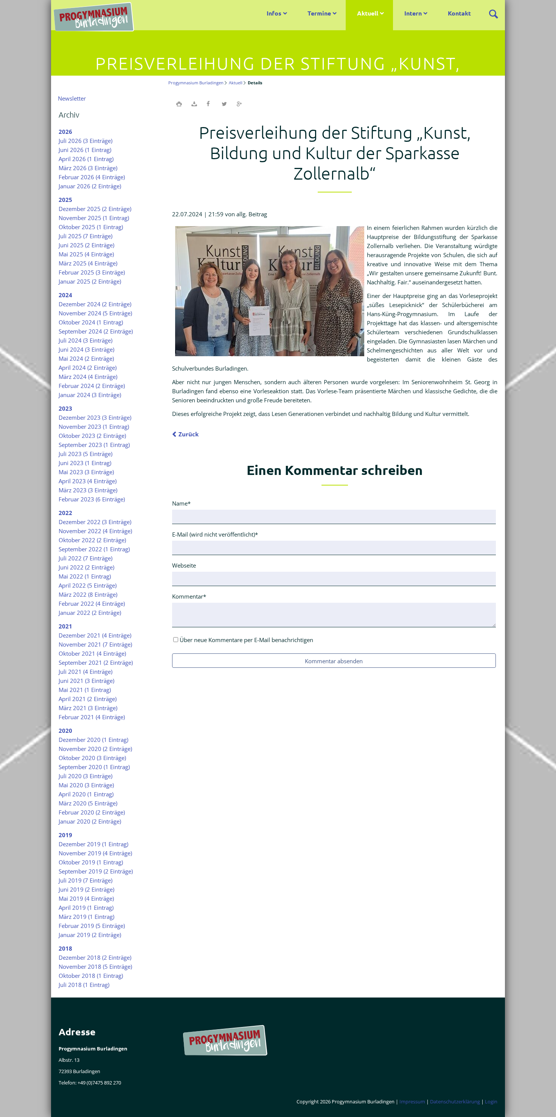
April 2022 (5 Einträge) (87, 585)
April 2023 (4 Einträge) (87, 481)
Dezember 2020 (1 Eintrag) (93, 739)
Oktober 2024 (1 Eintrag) (91, 322)
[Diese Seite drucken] (179, 103)
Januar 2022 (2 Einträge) (90, 612)
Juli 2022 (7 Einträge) (85, 558)
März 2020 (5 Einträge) (88, 803)
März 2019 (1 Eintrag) (86, 916)
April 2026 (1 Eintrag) (86, 159)
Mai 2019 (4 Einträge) (86, 898)
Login (491, 1101)
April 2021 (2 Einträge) (87, 699)
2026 (65, 131)
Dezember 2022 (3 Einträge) (95, 522)
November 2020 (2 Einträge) (95, 748)
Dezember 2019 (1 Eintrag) (93, 844)
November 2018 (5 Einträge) (95, 966)
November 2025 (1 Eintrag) (94, 218)
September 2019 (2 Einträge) (96, 871)
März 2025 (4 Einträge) (88, 263)
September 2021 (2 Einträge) (96, 662)
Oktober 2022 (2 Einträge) (92, 540)
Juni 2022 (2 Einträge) (86, 567)
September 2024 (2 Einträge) (96, 331)
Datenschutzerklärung (455, 1101)
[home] (96, 19)
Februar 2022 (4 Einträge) (92, 603)
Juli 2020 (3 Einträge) (85, 776)
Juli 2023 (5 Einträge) (85, 454)
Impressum (412, 1101)
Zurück (189, 434)
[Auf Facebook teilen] (209, 103)
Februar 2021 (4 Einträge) (92, 717)
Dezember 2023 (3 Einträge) (95, 417)
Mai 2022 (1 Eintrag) (85, 576)
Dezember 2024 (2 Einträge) (95, 304)
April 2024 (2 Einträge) (87, 367)
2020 (65, 730)
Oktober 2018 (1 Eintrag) (91, 975)
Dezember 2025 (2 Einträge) (95, 209)
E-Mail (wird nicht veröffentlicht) (215, 534)
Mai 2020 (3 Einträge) (86, 785)
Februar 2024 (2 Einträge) (92, 385)
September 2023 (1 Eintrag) (94, 444)
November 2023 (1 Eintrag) (94, 426)
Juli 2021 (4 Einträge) (85, 671)
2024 (65, 295)
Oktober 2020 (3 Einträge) (92, 758)
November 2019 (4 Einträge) (95, 853)
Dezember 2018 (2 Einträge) (95, 957)
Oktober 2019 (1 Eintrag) (91, 862)
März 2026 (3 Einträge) (88, 168)
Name (185, 503)
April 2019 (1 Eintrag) (86, 907)
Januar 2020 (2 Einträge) (90, 821)
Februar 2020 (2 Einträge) (92, 812)
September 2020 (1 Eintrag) (94, 767)
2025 (65, 199)
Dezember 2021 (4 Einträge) (95, 635)
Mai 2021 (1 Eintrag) (85, 689)
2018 (65, 948)
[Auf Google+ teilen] (239, 103)
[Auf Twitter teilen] (224, 103)
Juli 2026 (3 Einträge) (85, 140)
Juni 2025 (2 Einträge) (86, 245)
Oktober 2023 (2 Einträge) (92, 435)
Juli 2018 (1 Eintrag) (84, 984)
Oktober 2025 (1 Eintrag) (91, 227)
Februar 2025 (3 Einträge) (92, 272)
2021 (65, 626)
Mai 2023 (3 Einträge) (86, 472)
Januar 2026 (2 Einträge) (90, 186)
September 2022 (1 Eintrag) (94, 549)
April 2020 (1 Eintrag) (86, 794)
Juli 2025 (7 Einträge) (85, 236)
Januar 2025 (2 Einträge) (90, 281)
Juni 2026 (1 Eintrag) (85, 150)
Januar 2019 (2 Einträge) (90, 935)
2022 (65, 513)
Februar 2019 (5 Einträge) (92, 925)
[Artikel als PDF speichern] (194, 103)
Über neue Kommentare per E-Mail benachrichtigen (246, 640)
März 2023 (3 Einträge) (88, 490)
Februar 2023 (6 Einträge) (92, 499)
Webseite (184, 565)
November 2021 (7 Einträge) (95, 644)
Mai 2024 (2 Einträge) (86, 358)
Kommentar (189, 596)
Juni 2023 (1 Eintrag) (85, 463)
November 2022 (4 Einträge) (95, 531)
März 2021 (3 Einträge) (88, 708)
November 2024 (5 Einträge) (95, 313)
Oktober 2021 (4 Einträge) (92, 653)
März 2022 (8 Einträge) (88, 594)
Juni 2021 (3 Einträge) (86, 680)
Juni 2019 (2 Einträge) (86, 889)
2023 (65, 408)
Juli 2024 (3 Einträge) (85, 340)
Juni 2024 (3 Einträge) (86, 349)
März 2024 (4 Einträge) (88, 376)
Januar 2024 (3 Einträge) (90, 395)
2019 (65, 835)
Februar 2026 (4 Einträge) (92, 177)
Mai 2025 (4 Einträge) (86, 254)
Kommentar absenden (334, 661)
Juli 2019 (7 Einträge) (85, 880)
